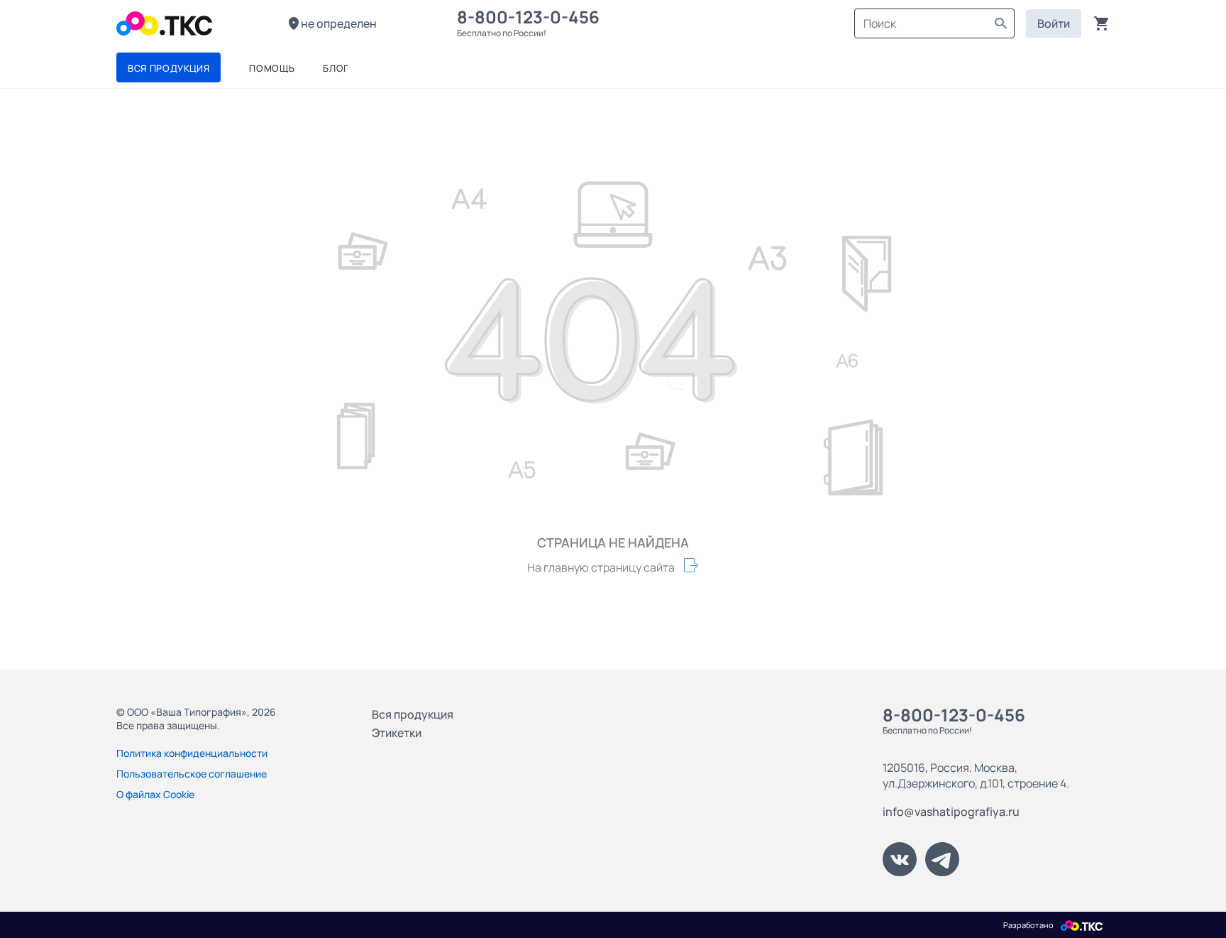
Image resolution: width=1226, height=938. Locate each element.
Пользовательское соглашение (191, 773)
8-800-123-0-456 (532, 16)
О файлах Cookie (155, 794)
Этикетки (396, 733)
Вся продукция (412, 714)
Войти (1053, 23)
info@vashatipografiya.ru (951, 811)
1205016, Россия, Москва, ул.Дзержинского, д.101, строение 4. (976, 775)
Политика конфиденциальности (191, 753)
